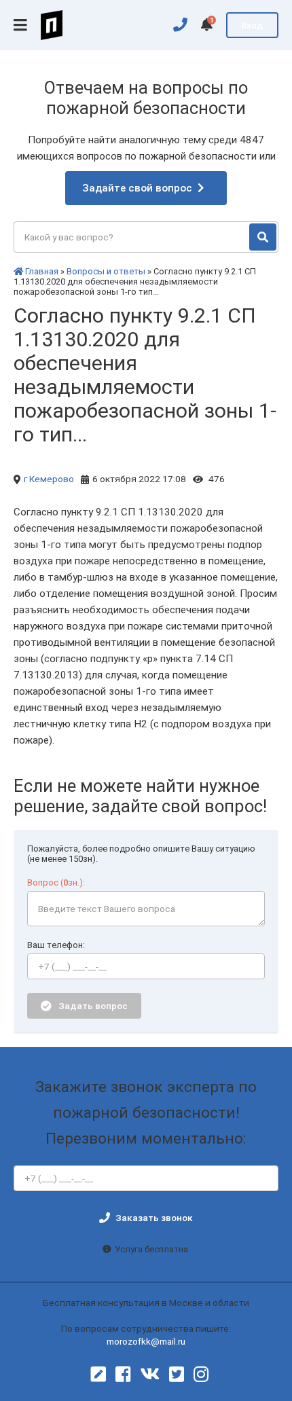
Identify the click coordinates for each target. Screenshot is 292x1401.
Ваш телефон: (56, 945)
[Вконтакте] (150, 1374)
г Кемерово (49, 478)
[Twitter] (176, 1374)
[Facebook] (122, 1374)
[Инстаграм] (201, 1374)
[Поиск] (262, 237)
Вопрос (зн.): (56, 882)
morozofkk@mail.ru (146, 1341)
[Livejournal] (98, 1374)
